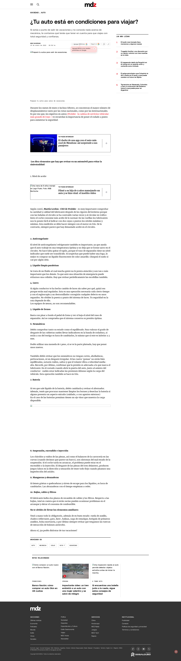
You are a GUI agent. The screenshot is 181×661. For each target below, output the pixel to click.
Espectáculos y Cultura (69, 626)
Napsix (93, 636)
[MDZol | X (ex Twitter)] (149, 649)
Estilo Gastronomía (67, 629)
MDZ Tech (95, 633)
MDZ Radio (95, 627)
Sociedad (34, 13)
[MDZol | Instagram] (138, 649)
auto (33, 545)
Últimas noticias (35, 620)
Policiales (33, 627)
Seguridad (73, 545)
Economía (33, 624)
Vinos (32, 636)
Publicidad (125, 620)
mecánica (43, 545)
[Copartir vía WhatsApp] (104, 44)
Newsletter (65, 639)
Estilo (32, 633)
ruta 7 (62, 545)
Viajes (63, 633)
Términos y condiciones (130, 630)
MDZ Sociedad (35, 43)
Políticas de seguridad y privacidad (134, 627)
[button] (31, 4)
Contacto (125, 624)
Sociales (33, 639)
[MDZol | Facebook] (133, 649)
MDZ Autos (65, 636)
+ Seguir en (93, 44)
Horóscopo (95, 624)
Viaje (53, 545)
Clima (93, 620)
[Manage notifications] (176, 651)
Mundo (32, 630)
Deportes (64, 623)
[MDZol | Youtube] (143, 649)
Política (63, 617)
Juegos (94, 630)
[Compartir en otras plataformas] (109, 44)
